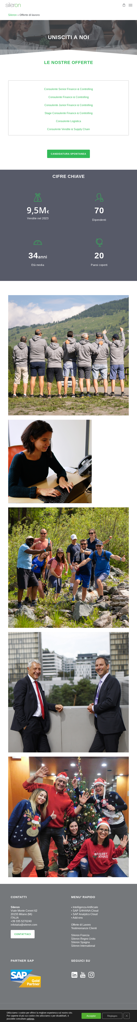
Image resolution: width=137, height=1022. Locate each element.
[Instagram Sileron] (91, 979)
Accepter (91, 1015)
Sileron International (83, 945)
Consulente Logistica (68, 121)
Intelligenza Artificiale (85, 907)
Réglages (112, 1015)
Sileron (12, 15)
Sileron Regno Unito (83, 938)
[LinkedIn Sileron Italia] (74, 979)
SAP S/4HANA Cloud (85, 910)
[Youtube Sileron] (83, 979)
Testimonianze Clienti (84, 928)
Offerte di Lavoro (81, 924)
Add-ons (78, 917)
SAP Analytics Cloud (85, 914)
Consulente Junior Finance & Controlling (68, 105)
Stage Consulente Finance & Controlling (69, 113)
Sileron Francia (80, 935)
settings (30, 1018)
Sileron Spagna (80, 942)
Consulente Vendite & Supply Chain (68, 129)
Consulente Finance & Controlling (68, 97)
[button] (68, 154)
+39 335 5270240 (21, 921)
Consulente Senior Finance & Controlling (68, 89)
